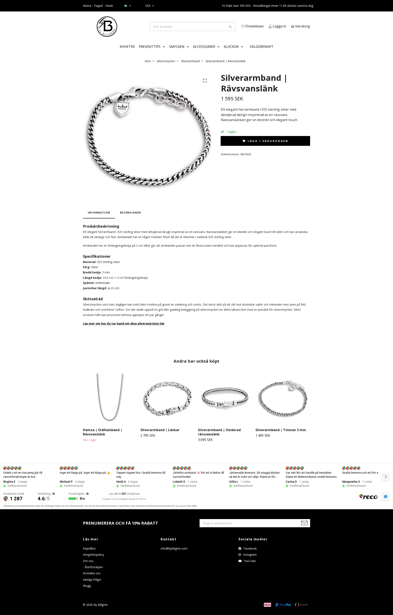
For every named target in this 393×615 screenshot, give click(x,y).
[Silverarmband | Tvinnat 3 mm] (282, 405)
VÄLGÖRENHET (261, 52)
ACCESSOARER (204, 52)
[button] (164, 52)
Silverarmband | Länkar (160, 436)
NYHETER (127, 52)
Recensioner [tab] (130, 218)
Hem (148, 67)
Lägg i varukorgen (268, 147)
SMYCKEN (176, 52)
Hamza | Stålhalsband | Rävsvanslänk (102, 438)
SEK (148, 6)
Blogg (87, 591)
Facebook (250, 554)
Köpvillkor (89, 554)
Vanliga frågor (92, 585)
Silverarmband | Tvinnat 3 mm (280, 436)
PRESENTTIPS (149, 52)
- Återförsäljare (93, 573)
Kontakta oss (92, 579)
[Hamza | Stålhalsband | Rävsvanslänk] (110, 405)
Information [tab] (99, 218)
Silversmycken (166, 67)
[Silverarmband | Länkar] (167, 405)
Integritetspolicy (93, 560)
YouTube (249, 567)
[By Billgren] (139, 26)
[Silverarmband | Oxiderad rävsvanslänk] (225, 405)
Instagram (249, 560)
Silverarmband (190, 67)
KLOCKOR (231, 52)
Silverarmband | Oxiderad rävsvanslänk (219, 438)
